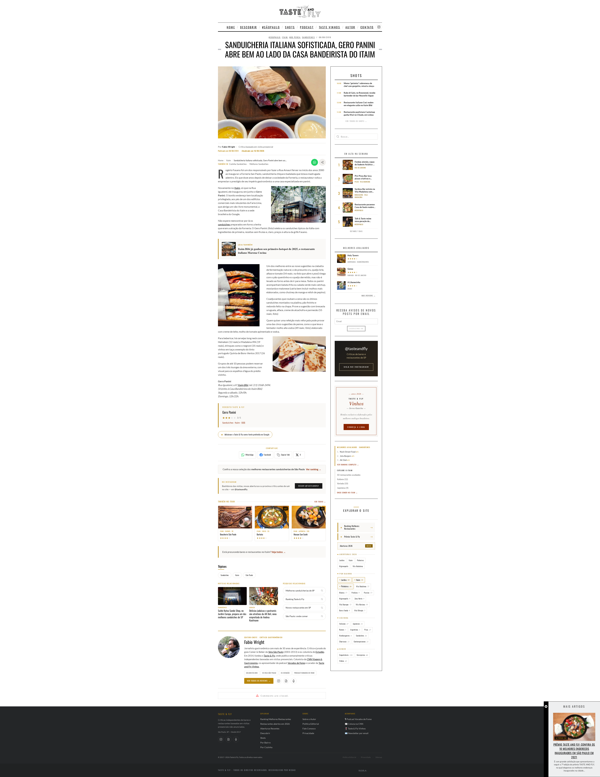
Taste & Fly (269, 655)
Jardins (341, 560)
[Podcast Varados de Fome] (294, 681)
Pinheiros (360, 560)
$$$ (243, 422)
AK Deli (343, 460)
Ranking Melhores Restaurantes (275, 719)
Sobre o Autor (309, 719)
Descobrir (248, 27)
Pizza (367, 629)
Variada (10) (342, 483)
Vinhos (343, 661)
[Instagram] (221, 739)
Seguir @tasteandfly (308, 486)
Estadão (320, 651)
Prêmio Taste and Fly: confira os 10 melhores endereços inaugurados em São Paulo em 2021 (574, 750)
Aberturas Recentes (269, 728)
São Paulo (249, 575)
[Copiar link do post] (322, 162)
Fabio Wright (228, 147)
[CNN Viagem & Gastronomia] (228, 739)
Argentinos (355, 629)
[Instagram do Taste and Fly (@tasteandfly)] (379, 27)
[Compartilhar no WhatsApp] (314, 162)
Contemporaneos (361, 641)
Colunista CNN (252, 673)
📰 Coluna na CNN (354, 723)
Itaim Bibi (243, 385)
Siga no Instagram (356, 367)
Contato (367, 27)
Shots (290, 27)
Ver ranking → (313, 469)
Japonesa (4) (342, 488)
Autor (350, 27)
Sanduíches (308, 37)
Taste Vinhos (329, 27)
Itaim (285, 37)
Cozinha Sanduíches (238, 164)
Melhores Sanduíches (259, 164)
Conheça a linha (356, 427)
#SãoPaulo (271, 27)
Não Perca (295, 37)
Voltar (362, 770)
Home (231, 27)
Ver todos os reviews (259, 680)
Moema (343, 592)
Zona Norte (359, 598)
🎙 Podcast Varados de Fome (358, 719)
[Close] (546, 706)
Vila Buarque (345, 604)
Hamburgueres (345, 635)
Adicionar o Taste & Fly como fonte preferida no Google (245, 434)
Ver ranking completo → (348, 464)
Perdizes (356, 592)
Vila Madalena (358, 566)
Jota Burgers (345, 456)
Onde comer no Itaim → (347, 492)
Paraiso (368, 592)
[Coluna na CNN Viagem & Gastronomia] (286, 681)
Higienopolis (343, 566)
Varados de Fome (296, 663)
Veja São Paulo (275, 651)
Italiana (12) (342, 479)
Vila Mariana (362, 604)
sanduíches (224, 224)
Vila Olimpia (359, 610)
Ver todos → (320, 501)
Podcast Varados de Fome (304, 673)
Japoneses (358, 623)
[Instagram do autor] (279, 681)
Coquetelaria (345, 655)
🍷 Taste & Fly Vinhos (355, 728)
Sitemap (378, 757)
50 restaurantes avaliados (348, 475)
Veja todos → (278, 551)
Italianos (343, 623)
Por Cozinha (266, 747)
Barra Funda (344, 610)
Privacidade (308, 733)
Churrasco (344, 641)
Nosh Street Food (347, 452)
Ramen (342, 629)
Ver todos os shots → (356, 121)
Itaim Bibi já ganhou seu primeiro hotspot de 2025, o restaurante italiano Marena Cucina (276, 251)
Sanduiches (361, 635)
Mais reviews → (368, 295)
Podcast (307, 27)
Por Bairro (265, 742)
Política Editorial (310, 723)
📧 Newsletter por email (356, 733)
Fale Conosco (309, 728)
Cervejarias (362, 655)
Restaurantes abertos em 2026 (275, 723)
